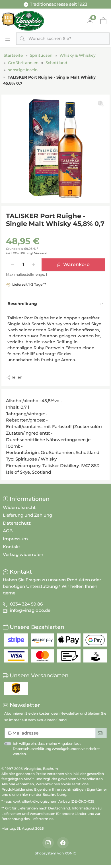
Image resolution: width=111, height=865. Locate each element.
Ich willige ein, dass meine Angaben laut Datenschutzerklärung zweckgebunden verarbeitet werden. (56, 748)
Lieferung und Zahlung (27, 515)
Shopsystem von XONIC (55, 853)
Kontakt (11, 546)
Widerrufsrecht (19, 507)
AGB (8, 530)
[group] (55, 148)
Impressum (15, 538)
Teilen (16, 377)
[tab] (7, 395)
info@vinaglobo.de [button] (30, 610)
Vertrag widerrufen (23, 554)
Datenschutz (17, 523)
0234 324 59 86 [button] (26, 604)
